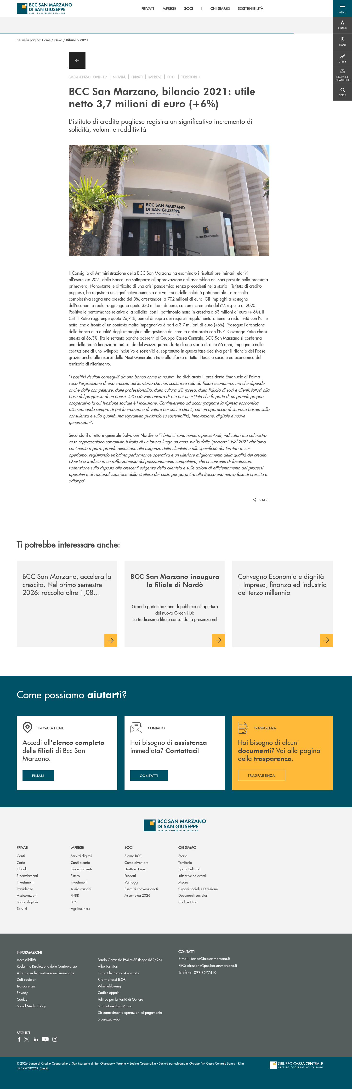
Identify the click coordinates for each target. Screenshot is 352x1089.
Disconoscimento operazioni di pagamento (130, 1012)
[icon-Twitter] (27, 1039)
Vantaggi (131, 881)
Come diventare (136, 862)
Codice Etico (187, 901)
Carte (21, 862)
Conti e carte (80, 862)
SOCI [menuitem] (188, 8)
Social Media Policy (31, 1005)
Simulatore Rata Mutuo (115, 1005)
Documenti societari (193, 895)
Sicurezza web (108, 1018)
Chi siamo (187, 847)
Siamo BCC (133, 855)
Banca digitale (27, 901)
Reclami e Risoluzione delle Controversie (47, 966)
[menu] (202, 8)
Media (183, 881)
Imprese (77, 847)
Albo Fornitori (108, 966)
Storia (182, 855)
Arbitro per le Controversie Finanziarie (45, 972)
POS (74, 901)
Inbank (22, 868)
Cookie (22, 999)
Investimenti (25, 881)
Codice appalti (108, 992)
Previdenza (25, 888)
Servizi (22, 908)
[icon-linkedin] (36, 1039)
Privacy (22, 992)
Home (46, 39)
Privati (22, 847)
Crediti (44, 1068)
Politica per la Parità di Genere (134, 999)
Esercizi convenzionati (141, 888)
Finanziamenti (27, 875)
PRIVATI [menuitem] (148, 8)
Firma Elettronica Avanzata (118, 972)
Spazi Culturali (189, 868)
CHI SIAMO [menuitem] (220, 8)
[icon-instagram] (54, 1039)
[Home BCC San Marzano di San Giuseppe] (44, 8)
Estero (75, 875)
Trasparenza (26, 985)
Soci (128, 847)
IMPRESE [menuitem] (169, 8)
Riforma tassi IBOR (111, 979)
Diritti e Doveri (135, 868)
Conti (21, 855)
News (58, 39)
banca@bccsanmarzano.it (210, 958)
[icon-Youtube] (45, 1039)
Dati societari (27, 979)
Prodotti (130, 875)
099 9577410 (205, 972)
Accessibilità (26, 959)
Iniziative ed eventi (192, 875)
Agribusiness (80, 908)
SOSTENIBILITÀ (250, 8)
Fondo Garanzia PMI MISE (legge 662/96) (134, 959)
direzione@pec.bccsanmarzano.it (212, 965)
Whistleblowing (109, 985)
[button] (342, 8)
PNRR (75, 895)
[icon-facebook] (19, 1039)
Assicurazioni (27, 895)
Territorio (185, 862)
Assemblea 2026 (137, 895)
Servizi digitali (81, 855)
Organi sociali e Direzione (198, 888)
